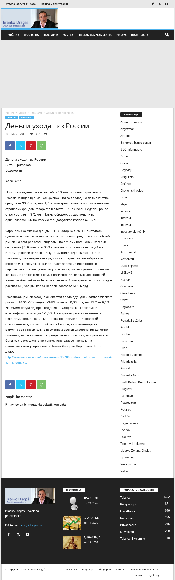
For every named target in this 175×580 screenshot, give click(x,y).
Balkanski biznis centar (135, 142)
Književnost (128, 252)
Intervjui (125, 218)
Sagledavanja (129, 423)
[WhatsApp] (41, 145)
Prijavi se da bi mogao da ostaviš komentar (36, 404)
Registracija (139, 34)
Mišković (126, 272)
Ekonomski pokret (132, 190)
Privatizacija (128, 361)
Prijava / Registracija (54, 4)
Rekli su (125, 409)
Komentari (127, 259)
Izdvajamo (36, 112)
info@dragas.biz (32, 525)
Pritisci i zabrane (131, 354)
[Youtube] (167, 4)
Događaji (126, 170)
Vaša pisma (128, 464)
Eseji (123, 197)
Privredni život (129, 375)
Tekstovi (125, 437)
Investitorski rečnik (132, 231)
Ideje (123, 204)
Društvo (125, 183)
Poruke (125, 334)
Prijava (121, 34)
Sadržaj (23, 112)
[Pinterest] (31, 145)
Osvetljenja (127, 293)
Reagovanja (128, 402)
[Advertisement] (87, 74)
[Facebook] (152, 4)
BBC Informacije (131, 149)
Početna (9, 112)
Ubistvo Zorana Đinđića (135, 450)
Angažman (127, 129)
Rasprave (126, 396)
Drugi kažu (127, 177)
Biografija (31, 34)
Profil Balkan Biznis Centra (138, 382)
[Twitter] (159, 4)
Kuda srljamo (129, 266)
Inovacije (126, 211)
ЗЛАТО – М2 (91, 518)
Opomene (126, 286)
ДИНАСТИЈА (92, 537)
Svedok (125, 430)
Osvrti (124, 300)
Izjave (124, 245)
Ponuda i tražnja (131, 320)
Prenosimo (127, 341)
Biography (50, 34)
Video (124, 471)
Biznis (124, 156)
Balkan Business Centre (95, 34)
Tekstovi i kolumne (132, 443)
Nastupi (125, 279)
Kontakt (69, 34)
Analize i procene (131, 122)
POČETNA (13, 34)
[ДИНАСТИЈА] (72, 542)
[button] (167, 35)
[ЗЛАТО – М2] (72, 523)
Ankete (125, 136)
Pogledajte (127, 307)
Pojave (124, 313)
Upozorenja (127, 457)
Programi (126, 389)
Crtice (124, 163)
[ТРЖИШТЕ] (72, 503)
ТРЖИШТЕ (91, 498)
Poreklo (125, 327)
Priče (123, 348)
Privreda (125, 368)
